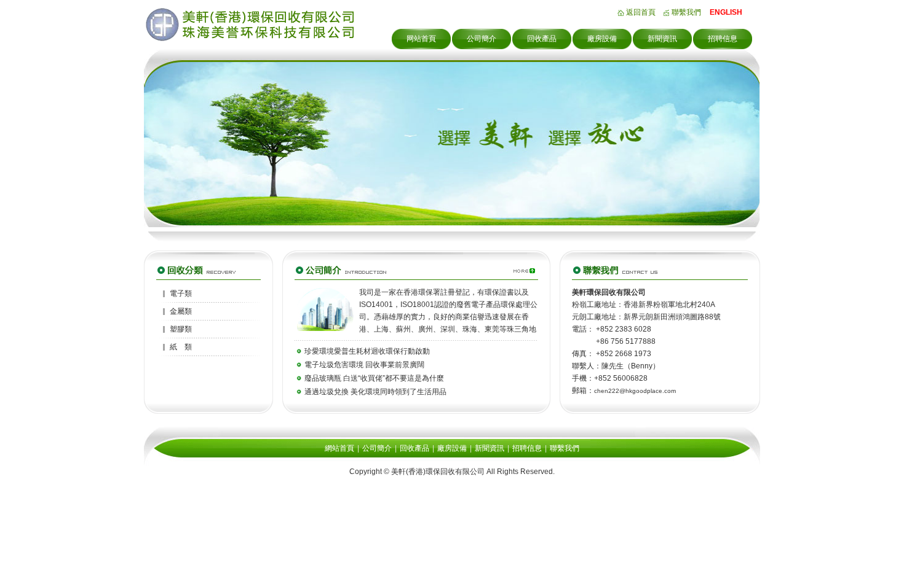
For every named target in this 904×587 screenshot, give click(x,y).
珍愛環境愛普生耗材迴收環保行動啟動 (367, 351)
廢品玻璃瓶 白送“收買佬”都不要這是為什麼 (374, 378)
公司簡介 (481, 38)
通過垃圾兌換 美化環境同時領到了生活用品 (375, 391)
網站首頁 (339, 448)
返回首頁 (641, 12)
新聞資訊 (662, 38)
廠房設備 (602, 38)
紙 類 (181, 347)
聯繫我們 (686, 12)
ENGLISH (726, 12)
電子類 (181, 293)
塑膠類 (181, 329)
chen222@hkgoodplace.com (635, 390)
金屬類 (181, 311)
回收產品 (542, 38)
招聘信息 (722, 38)
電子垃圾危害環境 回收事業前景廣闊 (364, 364)
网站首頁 (421, 38)
